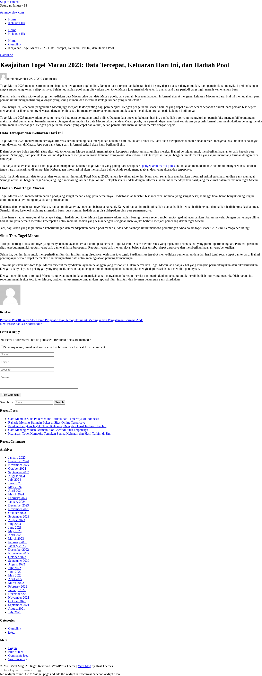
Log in (12, 648)
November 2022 (18, 553)
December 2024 (18, 461)
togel (11, 632)
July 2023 (14, 524)
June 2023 (14, 527)
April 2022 (15, 579)
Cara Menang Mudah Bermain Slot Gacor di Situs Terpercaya (48, 430)
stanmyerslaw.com (12, 12)
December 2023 (18, 505)
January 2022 (17, 590)
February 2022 (17, 586)
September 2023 (18, 516)
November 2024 (18, 465)
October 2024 (17, 468)
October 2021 (17, 601)
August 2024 (16, 476)
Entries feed (16, 651)
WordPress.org (17, 659)
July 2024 (14, 479)
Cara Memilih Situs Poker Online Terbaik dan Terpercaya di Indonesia (53, 419)
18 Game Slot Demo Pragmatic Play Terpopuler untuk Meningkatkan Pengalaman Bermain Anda (71, 320)
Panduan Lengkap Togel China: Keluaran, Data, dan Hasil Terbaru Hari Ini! (57, 426)
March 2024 (16, 494)
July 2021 (14, 612)
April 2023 (15, 535)
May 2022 (14, 575)
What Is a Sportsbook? (21, 324)
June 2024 (14, 483)
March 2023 (16, 538)
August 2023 (16, 520)
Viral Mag (84, 666)
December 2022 (18, 549)
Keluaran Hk (16, 23)
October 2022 (17, 557)
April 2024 (15, 490)
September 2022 (18, 560)
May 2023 (14, 531)
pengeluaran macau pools (158, 165)
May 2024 (14, 487)
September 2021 (18, 605)
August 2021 (16, 608)
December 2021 (18, 594)
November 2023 (18, 509)
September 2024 (18, 472)
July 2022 (14, 568)
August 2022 (16, 564)
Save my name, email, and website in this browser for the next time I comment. (55, 347)
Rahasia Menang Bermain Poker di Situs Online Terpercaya (46, 422)
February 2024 (17, 498)
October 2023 (17, 512)
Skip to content (9, 1)
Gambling (6, 55)
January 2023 (17, 546)
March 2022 (16, 582)
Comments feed (18, 655)
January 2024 (17, 501)
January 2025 (17, 457)
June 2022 (14, 571)
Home (12, 19)
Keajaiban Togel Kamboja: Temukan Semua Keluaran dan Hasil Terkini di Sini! (60, 433)
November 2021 (18, 597)
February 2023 (17, 542)
